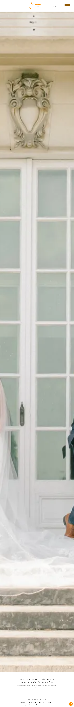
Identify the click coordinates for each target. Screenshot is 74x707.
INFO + (16, 5)
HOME (6, 5)
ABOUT (11, 5)
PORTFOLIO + (23, 5)
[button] (71, 704)
